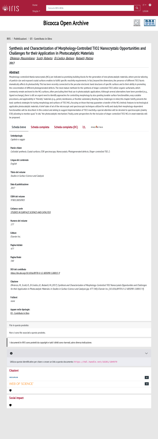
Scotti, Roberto (44, 58)
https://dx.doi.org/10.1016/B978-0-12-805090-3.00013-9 (35, 272)
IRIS (9, 38)
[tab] (84, 127)
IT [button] (143, 4)
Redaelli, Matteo (84, 58)
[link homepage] (11, 8)
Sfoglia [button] (35, 11)
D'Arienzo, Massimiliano (22, 58)
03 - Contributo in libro (41, 38)
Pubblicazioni (20, 38)
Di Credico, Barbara (64, 58)
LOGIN (145, 11)
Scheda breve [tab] (19, 127)
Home (34, 4)
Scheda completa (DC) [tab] (66, 127)
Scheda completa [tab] (40, 127)
